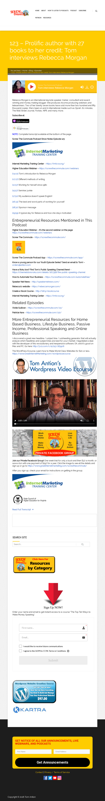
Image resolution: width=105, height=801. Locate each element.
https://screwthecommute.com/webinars (59, 168)
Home (37, 10)
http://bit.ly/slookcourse (47, 291)
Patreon (38, 18)
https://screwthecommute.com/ (50, 237)
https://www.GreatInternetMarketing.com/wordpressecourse (41, 353)
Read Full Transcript (21, 509)
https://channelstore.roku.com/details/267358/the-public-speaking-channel (48, 272)
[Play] (32, 87)
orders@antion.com (21, 265)
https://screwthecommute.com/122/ (44, 312)
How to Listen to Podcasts (58, 10)
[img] (92, 87)
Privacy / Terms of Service (57, 772)
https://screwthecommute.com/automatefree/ (67, 277)
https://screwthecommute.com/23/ (45, 308)
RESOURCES (47, 18)
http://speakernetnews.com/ (46, 282)
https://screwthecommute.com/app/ (65, 257)
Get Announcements (52, 762)
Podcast (73, 10)
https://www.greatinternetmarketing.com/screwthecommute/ (57, 466)
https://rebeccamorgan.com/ (46, 286)
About (43, 10)
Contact (39, 772)
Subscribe (82, 10)
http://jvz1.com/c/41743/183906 (48, 346)
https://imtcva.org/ (55, 163)
